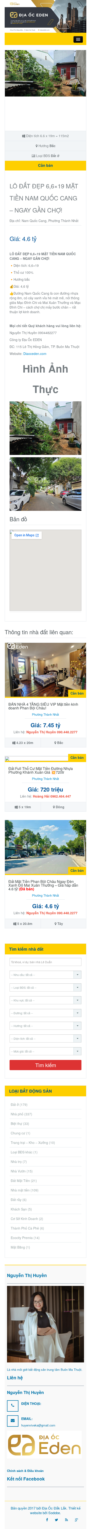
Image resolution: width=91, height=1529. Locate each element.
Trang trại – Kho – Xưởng (29, 1142)
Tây (60, 923)
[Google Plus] (76, 1519)
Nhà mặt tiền (20, 1190)
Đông (60, 807)
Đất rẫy (16, 1199)
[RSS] (66, 1519)
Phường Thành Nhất (45, 714)
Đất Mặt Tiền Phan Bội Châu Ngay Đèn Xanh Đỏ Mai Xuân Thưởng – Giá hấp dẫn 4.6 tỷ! (43, 885)
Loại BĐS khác (21, 1152)
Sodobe (54, 1512)
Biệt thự (16, 1123)
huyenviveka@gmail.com (38, 1425)
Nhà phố (17, 1114)
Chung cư (18, 1133)
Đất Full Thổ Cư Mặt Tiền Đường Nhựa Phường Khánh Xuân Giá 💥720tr (40, 770)
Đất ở (55, 155)
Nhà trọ (16, 1161)
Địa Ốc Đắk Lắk (54, 1508)
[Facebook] (47, 1519)
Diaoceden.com (34, 353)
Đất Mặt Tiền (20, 1180)
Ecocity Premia (22, 1237)
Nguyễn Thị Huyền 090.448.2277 (51, 732)
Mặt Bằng (18, 1247)
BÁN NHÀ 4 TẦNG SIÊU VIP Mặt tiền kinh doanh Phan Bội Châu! (43, 706)
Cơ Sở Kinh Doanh (24, 1218)
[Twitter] (56, 1519)
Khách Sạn (19, 1209)
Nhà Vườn (18, 1171)
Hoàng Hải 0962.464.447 (52, 796)
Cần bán (45, 165)
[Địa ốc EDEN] (45, 15)
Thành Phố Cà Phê (25, 1228)
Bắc (52, 145)
